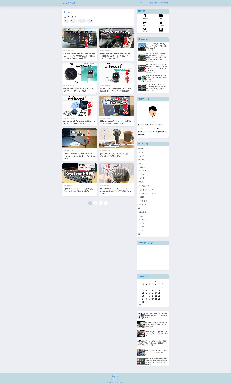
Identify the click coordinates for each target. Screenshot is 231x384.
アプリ (142, 152)
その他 (90, 21)
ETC (141, 216)
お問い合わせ (154, 3)
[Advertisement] (153, 257)
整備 (141, 230)
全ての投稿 (164, 3)
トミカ (142, 223)
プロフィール (144, 3)
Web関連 (141, 148)
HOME (117, 376)
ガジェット (142, 160)
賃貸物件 (143, 204)
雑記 (161, 18)
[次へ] (106, 203)
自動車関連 (142, 212)
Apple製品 (161, 25)
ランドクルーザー (144, 186)
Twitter (145, 31)
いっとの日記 (69, 2)
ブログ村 (161, 31)
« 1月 (139, 305)
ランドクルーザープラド (148, 193)
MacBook (82, 21)
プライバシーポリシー (115, 379)
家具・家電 (143, 201)
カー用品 (143, 219)
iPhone (73, 21)
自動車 (144, 25)
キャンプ (141, 178)
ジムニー (141, 182)
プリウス (143, 227)
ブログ (142, 156)
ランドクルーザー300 (147, 190)
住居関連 (141, 197)
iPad (66, 21)
